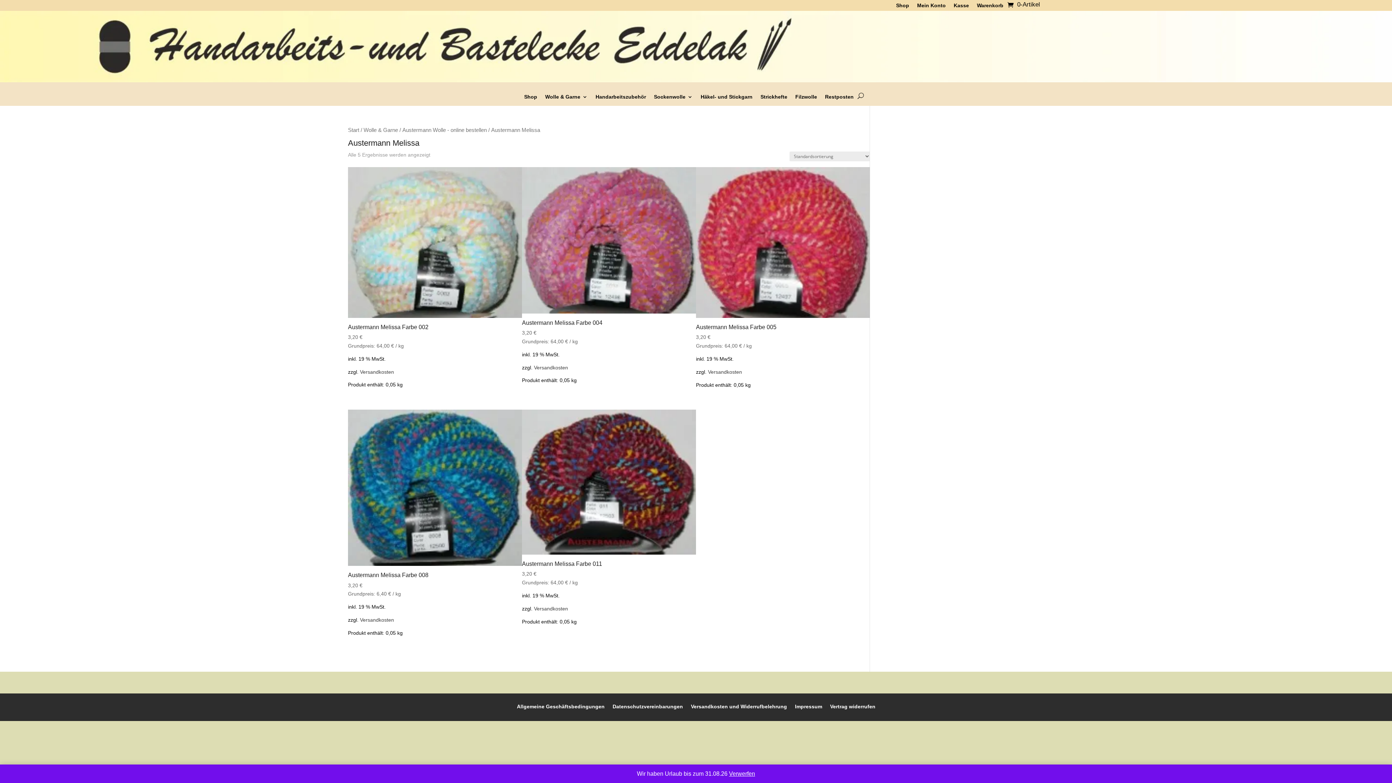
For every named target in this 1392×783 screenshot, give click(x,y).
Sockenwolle (669, 97)
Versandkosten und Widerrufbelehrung (739, 706)
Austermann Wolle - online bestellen (444, 130)
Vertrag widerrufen (852, 706)
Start (353, 130)
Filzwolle (806, 97)
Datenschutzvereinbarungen (648, 706)
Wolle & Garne (562, 97)
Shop (530, 97)
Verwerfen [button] (742, 774)
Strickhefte (774, 97)
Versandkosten (377, 372)
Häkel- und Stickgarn (727, 97)
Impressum (808, 706)
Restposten (839, 97)
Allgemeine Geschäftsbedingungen (561, 706)
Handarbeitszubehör (621, 97)
